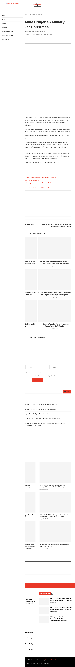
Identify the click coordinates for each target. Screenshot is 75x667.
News (3, 19)
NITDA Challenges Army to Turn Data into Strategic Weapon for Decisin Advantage (30, 409)
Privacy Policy (45, 663)
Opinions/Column (7, 35)
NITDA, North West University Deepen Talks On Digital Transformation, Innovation (30, 414)
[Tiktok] (18, 9)
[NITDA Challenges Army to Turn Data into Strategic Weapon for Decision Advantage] (44, 601)
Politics (4, 23)
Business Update (7, 31)
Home (28, 663)
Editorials (5, 39)
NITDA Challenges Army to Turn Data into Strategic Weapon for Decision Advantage (30, 404)
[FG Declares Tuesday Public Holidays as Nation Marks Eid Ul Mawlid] (54, 311)
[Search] (70, 5)
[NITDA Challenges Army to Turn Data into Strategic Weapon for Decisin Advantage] (54, 248)
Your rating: (7, 342)
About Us (35, 663)
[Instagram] (11, 9)
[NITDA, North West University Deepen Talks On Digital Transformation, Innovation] (44, 619)
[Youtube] (13, 9)
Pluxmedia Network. (50, 660)
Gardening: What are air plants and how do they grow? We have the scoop (31, 188)
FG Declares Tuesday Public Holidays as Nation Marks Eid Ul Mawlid (54, 545)
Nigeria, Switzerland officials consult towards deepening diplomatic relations (32, 177)
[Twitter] (8, 9)
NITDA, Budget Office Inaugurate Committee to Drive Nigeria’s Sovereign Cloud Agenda (32, 418)
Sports (4, 27)
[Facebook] (5, 9)
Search (6, 388)
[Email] (16, 9)
